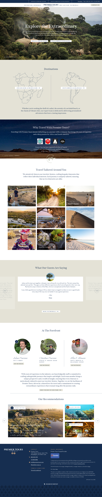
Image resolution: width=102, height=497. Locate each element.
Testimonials (74, 5)
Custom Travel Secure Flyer (79, 463)
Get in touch (18, 363)
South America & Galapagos (60, 1)
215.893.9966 (34, 459)
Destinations (28, 5)
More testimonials (49, 311)
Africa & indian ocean (39, 41)
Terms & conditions (36, 470)
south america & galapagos (60, 41)
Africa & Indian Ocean (38, 1)
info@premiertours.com (37, 462)
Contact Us (95, 5)
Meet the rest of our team (49, 390)
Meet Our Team (64, 5)
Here (89, 466)
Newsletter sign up (36, 465)
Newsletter (80, 1)
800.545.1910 (34, 457)
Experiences (37, 5)
